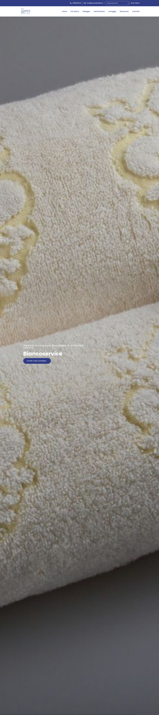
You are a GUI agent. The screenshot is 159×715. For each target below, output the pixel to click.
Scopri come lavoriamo (37, 361)
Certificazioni (99, 11)
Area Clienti (135, 3)
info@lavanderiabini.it (94, 3)
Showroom (124, 11)
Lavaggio (112, 11)
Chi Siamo (74, 11)
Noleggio (86, 11)
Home (64, 11)
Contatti (136, 11)
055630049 (76, 3)
